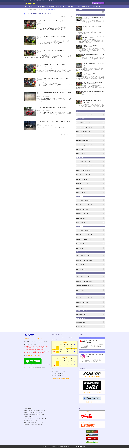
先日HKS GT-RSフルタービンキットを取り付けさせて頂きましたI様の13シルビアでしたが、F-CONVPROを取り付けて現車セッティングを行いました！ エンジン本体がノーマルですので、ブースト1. (54, 42)
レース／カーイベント (94, 6)
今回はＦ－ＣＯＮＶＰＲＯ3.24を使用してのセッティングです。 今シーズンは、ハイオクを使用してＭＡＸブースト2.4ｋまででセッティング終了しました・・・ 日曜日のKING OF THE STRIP (54, 100)
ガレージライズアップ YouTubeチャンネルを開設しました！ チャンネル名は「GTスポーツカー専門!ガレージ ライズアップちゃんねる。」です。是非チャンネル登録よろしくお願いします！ (92, 346)
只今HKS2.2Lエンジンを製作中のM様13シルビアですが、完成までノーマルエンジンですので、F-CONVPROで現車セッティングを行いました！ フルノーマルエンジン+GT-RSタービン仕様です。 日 (54, 28)
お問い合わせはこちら (98, 3)
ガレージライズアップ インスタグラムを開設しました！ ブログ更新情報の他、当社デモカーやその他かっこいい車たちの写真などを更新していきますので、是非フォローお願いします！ (92, 359)
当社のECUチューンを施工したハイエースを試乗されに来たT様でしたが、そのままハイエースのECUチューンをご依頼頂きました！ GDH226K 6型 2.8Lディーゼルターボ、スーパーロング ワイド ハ (90, 78)
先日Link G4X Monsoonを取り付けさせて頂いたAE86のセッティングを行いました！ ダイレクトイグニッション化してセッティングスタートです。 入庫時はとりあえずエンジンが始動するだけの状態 (90, 96)
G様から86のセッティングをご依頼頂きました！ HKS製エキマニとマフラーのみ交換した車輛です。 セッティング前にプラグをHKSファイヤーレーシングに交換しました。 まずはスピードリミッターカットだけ (90, 50)
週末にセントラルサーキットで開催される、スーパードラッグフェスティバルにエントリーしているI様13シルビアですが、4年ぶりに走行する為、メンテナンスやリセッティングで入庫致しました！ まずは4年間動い (54, 70)
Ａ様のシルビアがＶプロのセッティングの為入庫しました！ (51, 127)
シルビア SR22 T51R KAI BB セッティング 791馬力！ (52, 64)
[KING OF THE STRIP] (92, 436)
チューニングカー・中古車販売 (79, 6)
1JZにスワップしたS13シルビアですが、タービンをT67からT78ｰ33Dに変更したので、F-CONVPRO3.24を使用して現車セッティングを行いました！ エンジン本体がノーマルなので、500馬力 (54, 84)
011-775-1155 (31, 344)
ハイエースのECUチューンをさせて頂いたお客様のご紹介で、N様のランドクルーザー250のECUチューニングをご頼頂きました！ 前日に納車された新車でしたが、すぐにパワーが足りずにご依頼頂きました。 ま (90, 22)
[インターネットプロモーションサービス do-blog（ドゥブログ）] (92, 442)
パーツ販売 (67, 6)
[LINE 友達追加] (33, 363)
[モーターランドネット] (92, 439)
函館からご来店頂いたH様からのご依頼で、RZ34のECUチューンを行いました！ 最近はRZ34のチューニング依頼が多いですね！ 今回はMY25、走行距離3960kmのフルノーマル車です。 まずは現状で (90, 31)
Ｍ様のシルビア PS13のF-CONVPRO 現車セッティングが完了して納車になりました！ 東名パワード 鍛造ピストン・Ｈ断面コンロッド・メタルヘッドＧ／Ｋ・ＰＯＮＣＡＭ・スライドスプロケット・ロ (54, 114)
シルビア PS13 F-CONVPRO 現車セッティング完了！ (51, 107)
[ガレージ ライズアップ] (29, 335)
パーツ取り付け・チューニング (33, 6)
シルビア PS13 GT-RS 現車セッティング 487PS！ (50, 50)
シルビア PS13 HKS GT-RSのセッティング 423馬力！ (51, 36)
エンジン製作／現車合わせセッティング (52, 6)
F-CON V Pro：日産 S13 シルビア (51, 9)
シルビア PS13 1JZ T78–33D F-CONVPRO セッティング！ (53, 78)
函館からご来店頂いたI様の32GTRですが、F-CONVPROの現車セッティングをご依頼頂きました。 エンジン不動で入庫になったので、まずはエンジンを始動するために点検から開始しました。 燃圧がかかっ (90, 41)
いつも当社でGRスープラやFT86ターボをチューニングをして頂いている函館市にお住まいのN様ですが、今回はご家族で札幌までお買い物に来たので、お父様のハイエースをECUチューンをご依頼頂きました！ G (90, 69)
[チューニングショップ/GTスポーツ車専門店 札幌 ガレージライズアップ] (30, 3)
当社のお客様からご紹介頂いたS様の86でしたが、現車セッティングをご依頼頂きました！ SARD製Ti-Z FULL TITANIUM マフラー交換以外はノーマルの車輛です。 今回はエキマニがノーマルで (90, 59)
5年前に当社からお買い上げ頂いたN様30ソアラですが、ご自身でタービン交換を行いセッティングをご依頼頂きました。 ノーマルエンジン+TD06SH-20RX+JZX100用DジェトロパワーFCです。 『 (90, 106)
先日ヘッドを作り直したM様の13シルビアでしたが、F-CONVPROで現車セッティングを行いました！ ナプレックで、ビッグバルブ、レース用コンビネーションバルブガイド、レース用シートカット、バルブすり (48, 56)
